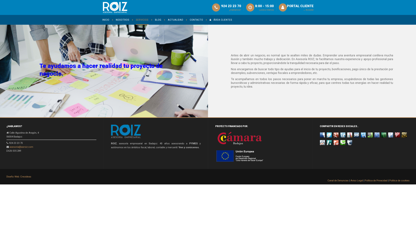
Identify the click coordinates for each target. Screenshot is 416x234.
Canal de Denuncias (338, 180)
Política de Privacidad (376, 180)
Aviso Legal (357, 180)
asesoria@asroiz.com (21, 146)
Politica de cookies (399, 180)
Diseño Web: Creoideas (18, 176)
